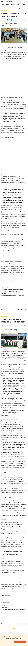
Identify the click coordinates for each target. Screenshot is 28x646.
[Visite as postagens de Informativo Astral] (2, 24)
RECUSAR (7, 641)
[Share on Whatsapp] (21, 309)
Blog (4, 8)
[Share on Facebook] (5, 20)
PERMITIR (20, 641)
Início (2, 8)
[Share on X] (7, 20)
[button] (2, 1)
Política (4, 10)
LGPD (20, 638)
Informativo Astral (8, 23)
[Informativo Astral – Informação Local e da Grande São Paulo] (8, 1)
